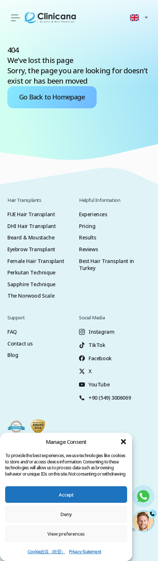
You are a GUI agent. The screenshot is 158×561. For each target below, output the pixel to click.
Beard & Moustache (30, 237)
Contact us (20, 343)
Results (87, 237)
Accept (66, 494)
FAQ (12, 331)
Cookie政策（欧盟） (46, 551)
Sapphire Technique (31, 284)
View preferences (66, 533)
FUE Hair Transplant (31, 214)
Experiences (93, 214)
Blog (12, 354)
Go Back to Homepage (52, 96)
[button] (123, 441)
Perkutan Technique (31, 272)
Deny (66, 514)
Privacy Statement (85, 551)
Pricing (87, 225)
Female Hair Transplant (35, 260)
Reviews (88, 249)
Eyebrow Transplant (31, 249)
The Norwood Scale (30, 295)
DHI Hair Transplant (31, 225)
